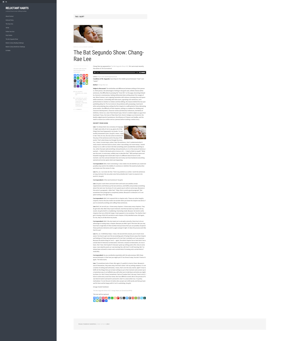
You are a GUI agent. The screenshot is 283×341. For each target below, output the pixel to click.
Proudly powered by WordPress (87, 324)
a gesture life (79, 98)
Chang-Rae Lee (103, 85)
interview (78, 93)
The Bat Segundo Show (12, 39)
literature (84, 102)
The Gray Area (9, 24)
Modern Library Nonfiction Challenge (15, 47)
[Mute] (140, 72)
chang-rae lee (79, 101)
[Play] (95, 72)
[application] (119, 72)
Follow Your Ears (10, 31)
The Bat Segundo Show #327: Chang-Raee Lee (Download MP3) (112, 290)
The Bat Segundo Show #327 (120, 66)
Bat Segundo (78, 91)
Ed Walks (8, 50)
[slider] (143, 72)
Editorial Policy (10, 20)
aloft (85, 98)
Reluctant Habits (17, 8)
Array (108, 324)
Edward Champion (88, 47)
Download (113, 76)
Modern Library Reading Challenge (15, 43)
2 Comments (78, 109)
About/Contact (10, 16)
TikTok (7, 27)
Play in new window (103, 76)
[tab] (3, 2)
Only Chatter (9, 35)
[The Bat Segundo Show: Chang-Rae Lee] (110, 34)
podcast (77, 104)
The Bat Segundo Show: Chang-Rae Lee (109, 55)
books (85, 99)
